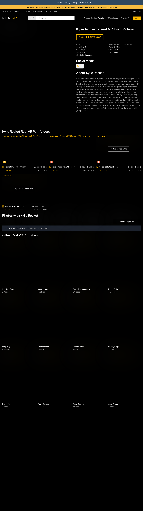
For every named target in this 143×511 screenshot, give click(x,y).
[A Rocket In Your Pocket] (118, 149)
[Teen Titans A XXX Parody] (71, 149)
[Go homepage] (9, 18)
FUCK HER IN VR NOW (90, 37)
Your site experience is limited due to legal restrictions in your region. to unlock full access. (67, 7)
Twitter (80, 66)
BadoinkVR (101, 136)
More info (113, 7)
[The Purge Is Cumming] (24, 189)
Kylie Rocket (9, 170)
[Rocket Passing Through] (24, 149)
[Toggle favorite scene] (3, 167)
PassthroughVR (9, 136)
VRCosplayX (55, 136)
